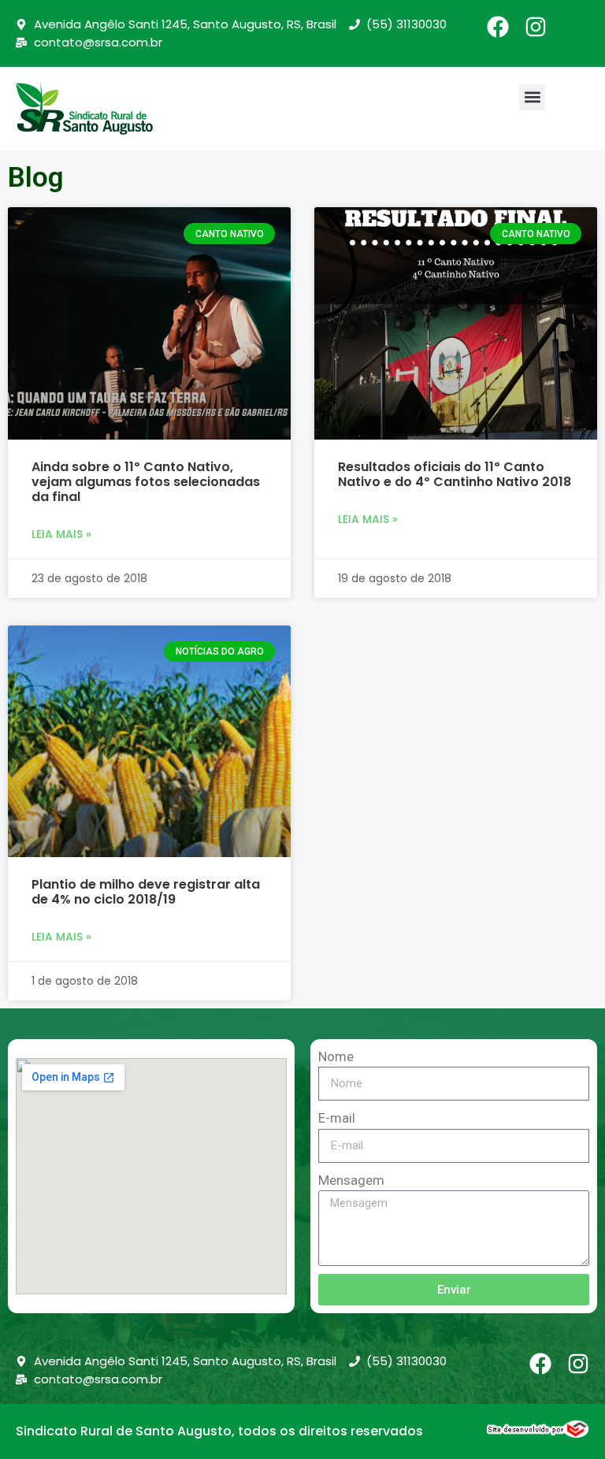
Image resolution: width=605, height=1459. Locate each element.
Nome (336, 1056)
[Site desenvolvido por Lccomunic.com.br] (538, 1433)
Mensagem (351, 1180)
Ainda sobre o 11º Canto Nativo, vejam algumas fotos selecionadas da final (146, 482)
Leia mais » (61, 534)
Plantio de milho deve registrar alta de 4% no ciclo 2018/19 (146, 891)
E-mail (336, 1118)
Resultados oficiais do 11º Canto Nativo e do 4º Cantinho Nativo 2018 (454, 474)
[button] (532, 97)
